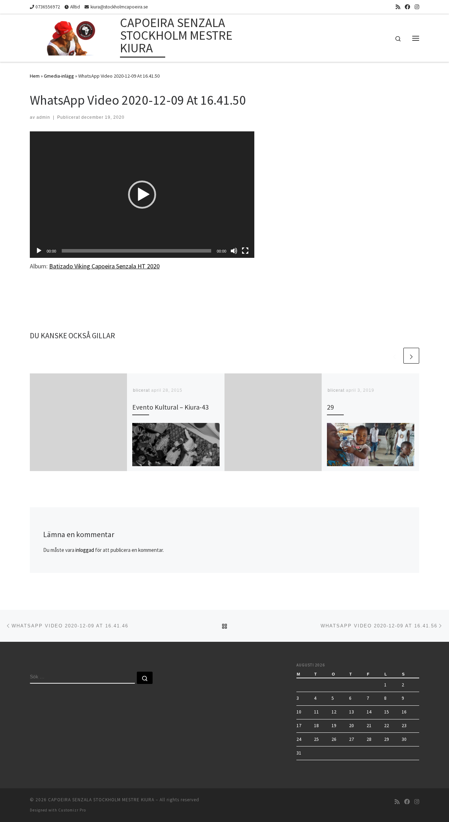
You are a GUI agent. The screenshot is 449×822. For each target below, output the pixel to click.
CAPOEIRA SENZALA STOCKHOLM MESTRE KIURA (101, 800)
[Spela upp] (38, 250)
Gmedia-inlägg (59, 76)
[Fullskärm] (245, 250)
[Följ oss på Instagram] (417, 7)
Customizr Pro (72, 810)
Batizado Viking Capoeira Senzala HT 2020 (104, 266)
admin (43, 117)
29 (330, 407)
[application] (142, 194)
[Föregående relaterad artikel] (394, 356)
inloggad (84, 550)
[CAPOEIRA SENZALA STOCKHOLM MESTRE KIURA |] (74, 37)
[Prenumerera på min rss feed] (398, 7)
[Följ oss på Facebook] (407, 7)
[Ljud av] (233, 250)
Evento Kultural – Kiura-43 (170, 407)
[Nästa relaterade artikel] (411, 356)
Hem (35, 76)
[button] (142, 195)
